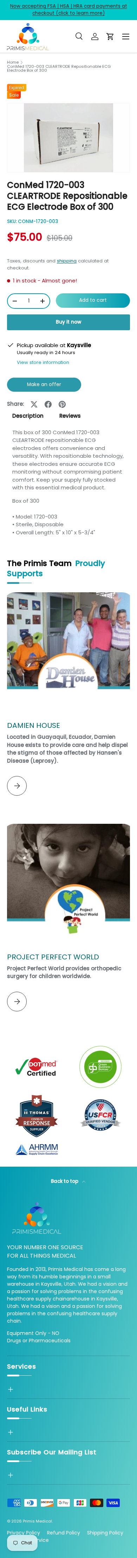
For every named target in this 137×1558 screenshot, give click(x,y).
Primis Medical (37, 1521)
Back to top (65, 1181)
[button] (110, 36)
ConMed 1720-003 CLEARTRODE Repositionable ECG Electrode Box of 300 (59, 69)
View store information (43, 362)
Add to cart (93, 300)
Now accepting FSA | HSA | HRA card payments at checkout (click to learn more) (68, 10)
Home (13, 62)
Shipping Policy (105, 1532)
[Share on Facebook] (48, 404)
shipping (67, 261)
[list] (68, 137)
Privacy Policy (23, 1532)
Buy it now (68, 322)
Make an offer (44, 386)
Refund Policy (63, 1532)
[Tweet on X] (34, 404)
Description (28, 415)
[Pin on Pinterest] (62, 404)
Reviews (70, 415)
